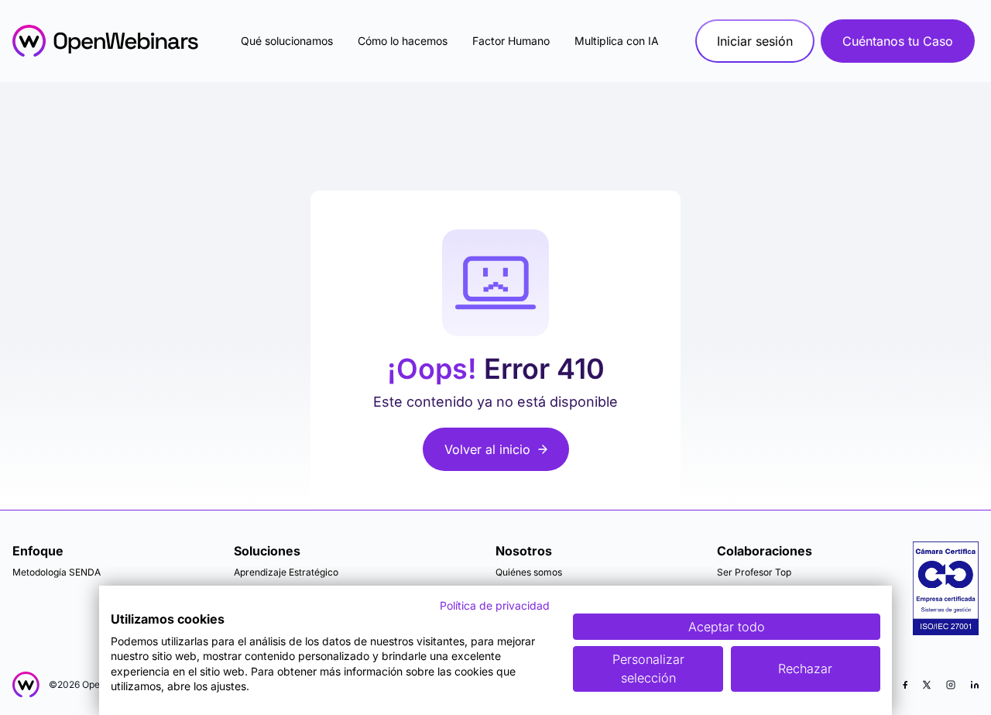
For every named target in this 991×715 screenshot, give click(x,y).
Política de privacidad (495, 605)
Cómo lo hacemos (402, 40)
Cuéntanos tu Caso (897, 41)
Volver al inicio (487, 449)
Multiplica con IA (616, 40)
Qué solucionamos (287, 40)
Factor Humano (511, 40)
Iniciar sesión (755, 41)
